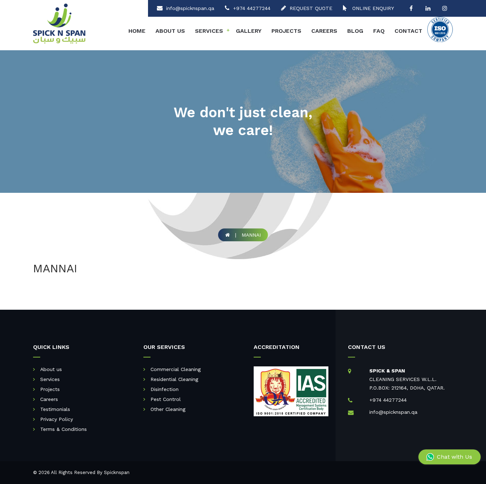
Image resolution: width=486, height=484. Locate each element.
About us (51, 369)
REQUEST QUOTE (311, 8)
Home (137, 30)
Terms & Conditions (63, 429)
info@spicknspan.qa (190, 8)
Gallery (249, 30)
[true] (411, 8)
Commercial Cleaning (175, 369)
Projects (286, 30)
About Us (170, 30)
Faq (379, 30)
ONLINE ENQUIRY (372, 8)
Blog (355, 30)
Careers (324, 30)
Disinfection (164, 389)
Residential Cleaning (174, 379)
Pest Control (165, 399)
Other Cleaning (167, 409)
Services (212, 30)
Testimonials (55, 409)
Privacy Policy (56, 419)
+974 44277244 (251, 8)
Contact (408, 30)
